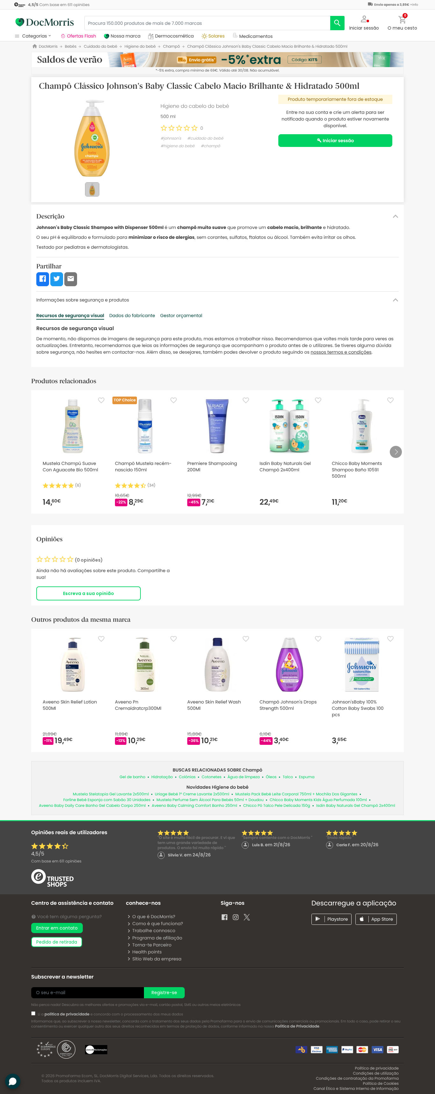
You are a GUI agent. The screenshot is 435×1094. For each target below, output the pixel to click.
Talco (287, 777)
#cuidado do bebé (205, 138)
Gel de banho (133, 777)
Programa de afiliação (157, 938)
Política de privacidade (377, 1068)
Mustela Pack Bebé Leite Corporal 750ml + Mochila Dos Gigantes (296, 794)
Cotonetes (211, 777)
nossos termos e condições (341, 352)
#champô (210, 146)
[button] (364, 22)
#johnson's (170, 138)
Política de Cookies (381, 1083)
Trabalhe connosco (153, 930)
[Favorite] (101, 400)
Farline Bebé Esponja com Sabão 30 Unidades (107, 800)
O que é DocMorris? (153, 916)
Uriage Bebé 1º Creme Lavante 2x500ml (192, 794)
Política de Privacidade (297, 1026)
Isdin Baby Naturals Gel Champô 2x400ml (355, 805)
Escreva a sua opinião (88, 593)
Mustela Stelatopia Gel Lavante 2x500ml (111, 794)
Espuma (307, 777)
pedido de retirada (56, 942)
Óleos (271, 777)
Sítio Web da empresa (156, 959)
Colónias (187, 777)
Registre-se (164, 992)
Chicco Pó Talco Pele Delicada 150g (276, 805)
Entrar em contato (57, 928)
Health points (146, 952)
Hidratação (162, 777)
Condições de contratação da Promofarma (357, 1078)
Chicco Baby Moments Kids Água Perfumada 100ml (318, 800)
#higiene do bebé (177, 146)
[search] (337, 23)
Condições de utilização (376, 1073)
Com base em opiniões (56, 861)
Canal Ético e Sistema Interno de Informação (356, 1088)
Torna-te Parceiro (151, 945)
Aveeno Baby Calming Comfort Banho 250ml (194, 805)
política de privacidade (67, 1014)
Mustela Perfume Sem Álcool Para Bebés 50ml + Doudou (209, 800)
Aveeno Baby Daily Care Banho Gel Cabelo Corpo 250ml (92, 805)
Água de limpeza (243, 777)
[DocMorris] (44, 22)
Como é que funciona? (157, 923)
